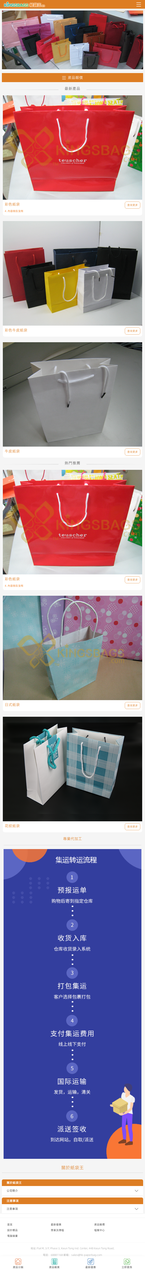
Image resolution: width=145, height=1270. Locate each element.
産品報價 (75, 77)
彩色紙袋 (12, 204)
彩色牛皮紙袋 (16, 330)
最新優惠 (56, 1224)
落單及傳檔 (57, 1230)
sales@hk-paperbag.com (86, 1255)
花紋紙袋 (12, 825)
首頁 (9, 1224)
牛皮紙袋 (12, 451)
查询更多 (132, 205)
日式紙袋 (12, 704)
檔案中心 (99, 1230)
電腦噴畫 (12, 1236)
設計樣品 (12, 1230)
